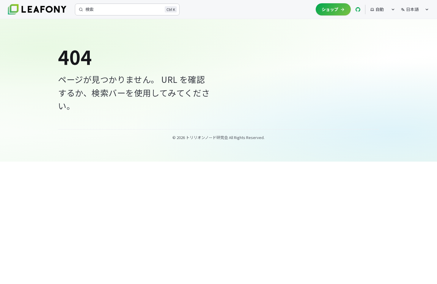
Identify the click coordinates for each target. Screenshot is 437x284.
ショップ (330, 9)
